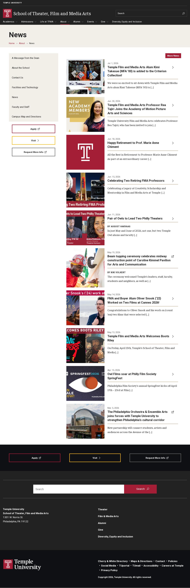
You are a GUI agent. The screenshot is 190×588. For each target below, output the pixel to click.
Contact (160, 561)
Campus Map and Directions (26, 116)
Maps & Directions (141, 561)
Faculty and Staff (20, 107)
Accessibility (151, 565)
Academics (8, 21)
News (15, 97)
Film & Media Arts (108, 516)
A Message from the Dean (25, 58)
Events (90, 21)
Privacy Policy (109, 570)
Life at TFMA (46, 21)
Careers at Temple (172, 565)
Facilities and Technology (25, 87)
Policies (172, 561)
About (63, 21)
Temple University (12, 3)
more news (173, 55)
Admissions (27, 21)
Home (12, 43)
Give (103, 21)
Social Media (108, 565)
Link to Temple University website (22, 565)
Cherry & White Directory (113, 561)
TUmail (136, 565)
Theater (102, 509)
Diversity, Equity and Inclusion (127, 21)
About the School (21, 67)
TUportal (124, 565)
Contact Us (17, 77)
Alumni (76, 21)
